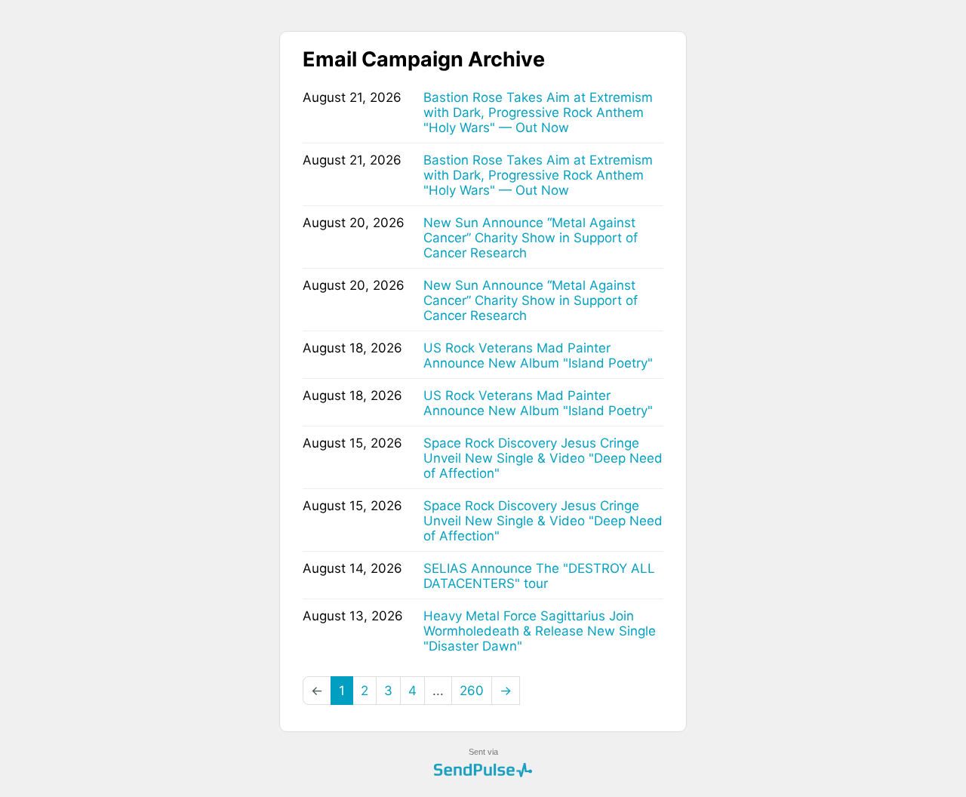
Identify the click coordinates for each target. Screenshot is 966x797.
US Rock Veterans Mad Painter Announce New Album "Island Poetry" (538, 355)
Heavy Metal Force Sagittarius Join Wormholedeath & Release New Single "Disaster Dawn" (539, 631)
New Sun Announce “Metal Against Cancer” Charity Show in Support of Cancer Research (530, 237)
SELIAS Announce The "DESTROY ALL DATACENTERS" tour (539, 576)
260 (472, 690)
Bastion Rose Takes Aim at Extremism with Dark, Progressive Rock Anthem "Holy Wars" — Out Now (538, 112)
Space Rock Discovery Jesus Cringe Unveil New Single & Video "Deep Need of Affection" (543, 458)
